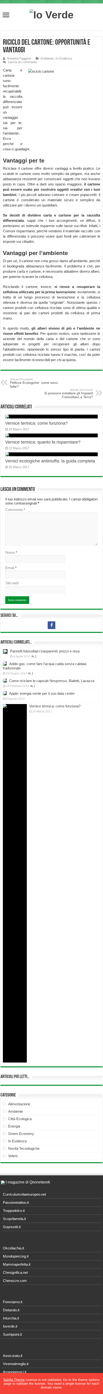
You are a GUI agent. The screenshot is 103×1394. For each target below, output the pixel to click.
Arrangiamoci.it (14, 1372)
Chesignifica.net (15, 1272)
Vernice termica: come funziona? (36, 423)
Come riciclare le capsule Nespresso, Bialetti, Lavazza (51, 681)
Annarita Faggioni (19, 58)
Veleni (12, 1156)
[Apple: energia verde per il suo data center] (5, 693)
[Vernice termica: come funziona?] (15, 883)
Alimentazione (19, 1104)
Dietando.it (11, 1310)
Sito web (12, 583)
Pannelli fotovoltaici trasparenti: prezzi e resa (45, 651)
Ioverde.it (10, 1326)
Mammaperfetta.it (16, 1264)
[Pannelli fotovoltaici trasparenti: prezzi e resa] (5, 651)
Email (11, 568)
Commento (15, 510)
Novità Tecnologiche (24, 1148)
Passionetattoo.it (16, 1202)
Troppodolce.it (14, 1211)
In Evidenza (64, 58)
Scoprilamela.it (14, 1219)
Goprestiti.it (12, 1227)
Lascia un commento (22, 62)
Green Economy (21, 1134)
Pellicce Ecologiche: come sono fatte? (34, 383)
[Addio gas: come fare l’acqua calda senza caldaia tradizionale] (5, 664)
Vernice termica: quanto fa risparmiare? (42, 442)
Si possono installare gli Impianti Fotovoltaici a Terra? (68, 393)
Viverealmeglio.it (16, 1364)
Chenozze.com (15, 1281)
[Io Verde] (51, 14)
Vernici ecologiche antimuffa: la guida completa (50, 461)
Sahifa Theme (14, 1380)
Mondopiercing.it (16, 1256)
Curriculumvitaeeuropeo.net (24, 1194)
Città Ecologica (20, 1119)
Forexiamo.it (12, 1302)
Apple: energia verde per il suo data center (42, 693)
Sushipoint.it (12, 1334)
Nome (11, 552)
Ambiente (47, 58)
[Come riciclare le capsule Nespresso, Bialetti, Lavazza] (5, 681)
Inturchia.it (11, 1318)
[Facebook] (51, 625)
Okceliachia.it (13, 1248)
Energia (14, 1126)
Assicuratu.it (12, 1356)
